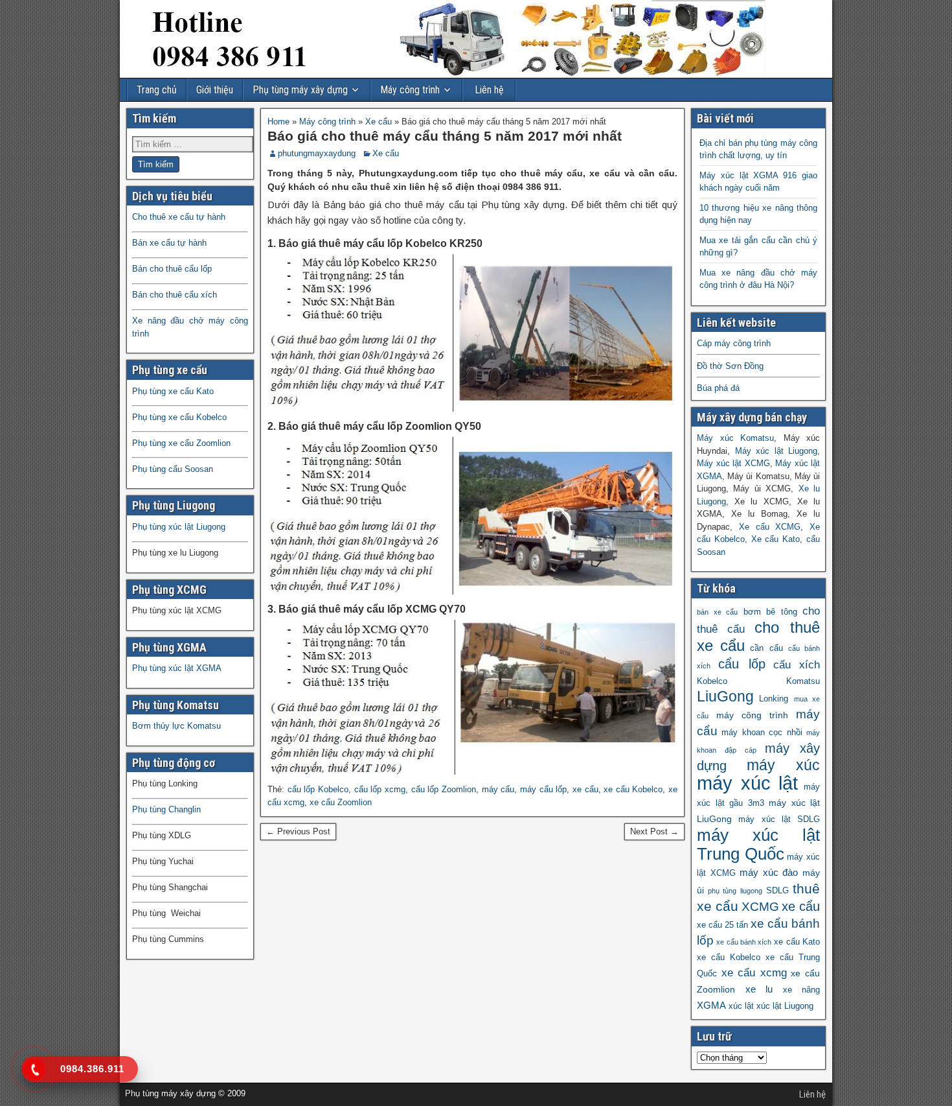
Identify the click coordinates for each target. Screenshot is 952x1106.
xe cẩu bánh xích (743, 942)
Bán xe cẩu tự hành (169, 243)
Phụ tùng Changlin (166, 809)
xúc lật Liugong (784, 1006)
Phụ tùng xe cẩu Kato (173, 391)
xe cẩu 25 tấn (722, 925)
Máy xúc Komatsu (735, 438)
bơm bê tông (770, 612)
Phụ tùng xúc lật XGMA (176, 668)
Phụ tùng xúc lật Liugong (178, 527)
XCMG (760, 906)
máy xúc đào (769, 872)
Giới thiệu (214, 90)
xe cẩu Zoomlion (341, 802)
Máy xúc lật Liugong (776, 451)
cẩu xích (796, 665)
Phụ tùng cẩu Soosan (172, 469)
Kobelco (712, 681)
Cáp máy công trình (734, 343)
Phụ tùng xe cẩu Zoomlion (181, 443)
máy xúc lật (747, 783)
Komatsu (803, 681)
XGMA (711, 1005)
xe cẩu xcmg (754, 973)
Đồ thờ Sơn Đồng (730, 366)
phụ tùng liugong (735, 891)
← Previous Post (298, 831)
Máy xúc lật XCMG (733, 463)
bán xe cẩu (717, 612)
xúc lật (741, 1006)
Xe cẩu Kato (775, 539)
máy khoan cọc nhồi (761, 732)
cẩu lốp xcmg (379, 789)
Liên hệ (489, 90)
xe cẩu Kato (797, 942)
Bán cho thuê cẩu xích (174, 295)
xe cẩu (585, 789)
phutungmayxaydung (317, 153)
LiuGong (725, 696)
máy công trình (752, 715)
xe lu (759, 988)
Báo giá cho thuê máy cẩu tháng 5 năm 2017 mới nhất (444, 135)
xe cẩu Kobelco (633, 789)
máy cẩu (498, 789)
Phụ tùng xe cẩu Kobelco (179, 417)
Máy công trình (410, 90)
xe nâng (802, 989)
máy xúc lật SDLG (779, 819)
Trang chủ (157, 90)
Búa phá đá (718, 388)
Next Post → (654, 831)
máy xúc (784, 765)
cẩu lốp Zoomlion (443, 789)
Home (278, 121)
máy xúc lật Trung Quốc (758, 844)
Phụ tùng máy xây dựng (300, 90)
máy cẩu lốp (543, 789)
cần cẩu (766, 648)
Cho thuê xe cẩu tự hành (178, 217)
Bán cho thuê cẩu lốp (172, 269)
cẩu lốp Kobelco (318, 789)
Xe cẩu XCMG (770, 527)
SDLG (777, 890)
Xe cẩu (378, 121)
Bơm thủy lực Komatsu (176, 726)
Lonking (773, 698)
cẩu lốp (741, 663)
